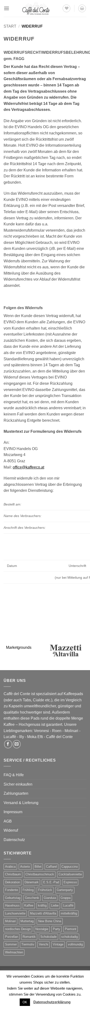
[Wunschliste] (66, 8)
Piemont (70, 929)
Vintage (58, 944)
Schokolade (48, 936)
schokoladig (69, 936)
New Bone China (49, 921)
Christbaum (13, 874)
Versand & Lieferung (21, 803)
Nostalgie (41, 929)
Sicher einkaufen (18, 784)
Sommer (11, 944)
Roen (56, 731)
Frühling (28, 890)
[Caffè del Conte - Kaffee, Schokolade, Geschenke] (36, 8)
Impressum (13, 812)
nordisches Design (18, 929)
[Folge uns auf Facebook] (8, 744)
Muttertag (27, 921)
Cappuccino (69, 866)
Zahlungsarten (16, 793)
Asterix (25, 866)
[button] (6, 8)
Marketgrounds (18, 647)
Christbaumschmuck (39, 874)
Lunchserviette (15, 913)
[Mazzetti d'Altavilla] (66, 650)
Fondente (11, 890)
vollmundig (75, 944)
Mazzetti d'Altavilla (43, 913)
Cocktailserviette (70, 874)
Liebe (55, 905)
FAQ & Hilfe (14, 775)
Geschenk (32, 898)
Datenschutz (14, 840)
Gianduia (50, 898)
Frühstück (45, 890)
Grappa (65, 898)
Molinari (71, 731)
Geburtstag (12, 898)
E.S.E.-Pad (51, 882)
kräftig (42, 905)
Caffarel (51, 866)
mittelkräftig (69, 913)
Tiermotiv (27, 944)
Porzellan (11, 936)
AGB (8, 821)
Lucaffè (10, 737)
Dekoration (12, 882)
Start (10, 26)
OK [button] (25, 1002)
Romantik (29, 936)
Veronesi (41, 731)
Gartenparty (65, 890)
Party (56, 929)
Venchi (43, 944)
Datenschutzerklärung (52, 1002)
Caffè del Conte (59, 737)
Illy (21, 737)
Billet (38, 866)
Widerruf (11, 830)
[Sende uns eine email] (17, 744)
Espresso (70, 882)
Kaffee (28, 905)
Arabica (10, 866)
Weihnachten (14, 952)
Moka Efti (35, 737)
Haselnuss (12, 905)
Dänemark (31, 882)
